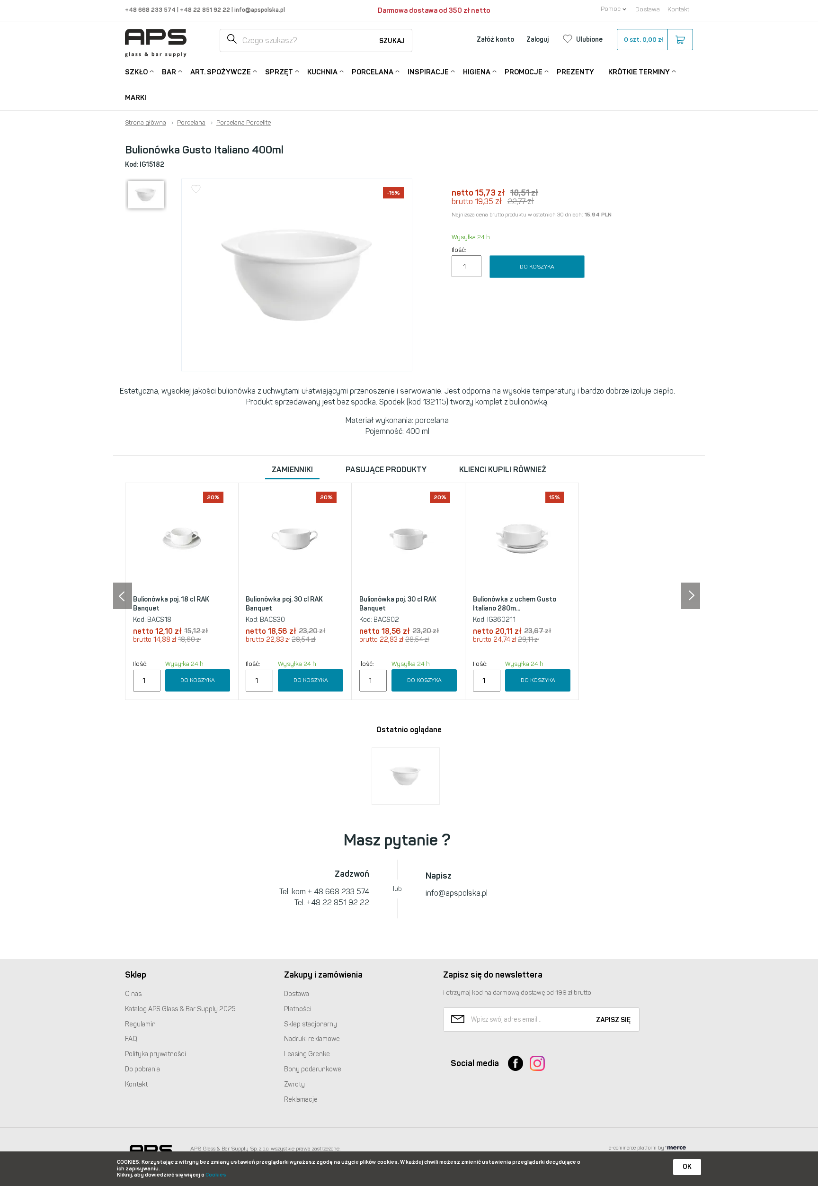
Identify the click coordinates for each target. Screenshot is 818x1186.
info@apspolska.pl (259, 9)
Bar (169, 72)
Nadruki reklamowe (312, 1039)
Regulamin (140, 1024)
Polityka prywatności (155, 1054)
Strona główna (145, 122)
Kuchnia (322, 72)
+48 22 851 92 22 (205, 9)
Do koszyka (537, 266)
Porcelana (372, 72)
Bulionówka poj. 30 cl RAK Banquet (284, 604)
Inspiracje (428, 72)
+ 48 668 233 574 (338, 891)
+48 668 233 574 (151, 9)
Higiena (476, 72)
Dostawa (647, 9)
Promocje (523, 72)
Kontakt (678, 9)
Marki (135, 97)
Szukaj (392, 41)
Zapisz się (613, 1020)
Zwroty (294, 1084)
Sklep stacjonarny (310, 1024)
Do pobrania (142, 1069)
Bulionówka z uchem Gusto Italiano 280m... (514, 604)
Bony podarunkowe (312, 1069)
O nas (133, 994)
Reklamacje (301, 1100)
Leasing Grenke (307, 1054)
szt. (643, 39)
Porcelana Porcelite (243, 122)
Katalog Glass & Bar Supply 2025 (180, 1009)
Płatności (297, 1009)
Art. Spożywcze (220, 72)
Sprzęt (279, 72)
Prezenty (575, 72)
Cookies (215, 1175)
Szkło (136, 72)
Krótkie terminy (639, 72)
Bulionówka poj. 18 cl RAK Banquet (171, 604)
